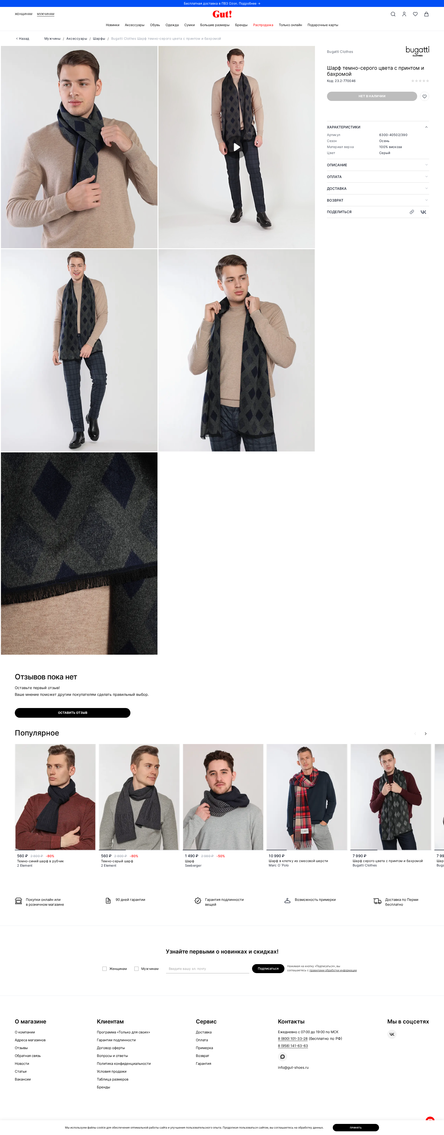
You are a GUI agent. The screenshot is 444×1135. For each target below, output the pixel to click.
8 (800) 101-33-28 (293, 1038)
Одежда (172, 25)
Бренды (241, 25)
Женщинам (23, 14)
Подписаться (268, 968)
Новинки (112, 25)
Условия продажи (111, 1071)
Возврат (335, 200)
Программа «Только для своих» (123, 1032)
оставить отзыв (72, 712)
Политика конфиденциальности (124, 1063)
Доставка (337, 188)
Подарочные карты (323, 25)
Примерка (204, 1048)
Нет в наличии (372, 96)
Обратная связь (28, 1055)
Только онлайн (290, 25)
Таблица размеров (112, 1079)
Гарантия (203, 1063)
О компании (25, 1032)
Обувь (155, 25)
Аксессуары (135, 25)
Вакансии (23, 1079)
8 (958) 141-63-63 (293, 1046)
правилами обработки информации (333, 970)
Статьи (21, 1071)
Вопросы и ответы (112, 1055)
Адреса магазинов (30, 1040)
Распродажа (263, 25)
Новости (22, 1063)
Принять (356, 1127)
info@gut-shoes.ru (293, 1067)
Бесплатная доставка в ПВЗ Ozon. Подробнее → (222, 3)
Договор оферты (111, 1048)
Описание (337, 165)
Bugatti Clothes (340, 51)
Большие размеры (215, 25)
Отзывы (21, 1048)
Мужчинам (45, 14)
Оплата (334, 177)
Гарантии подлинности (116, 1040)
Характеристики (343, 127)
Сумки (189, 25)
